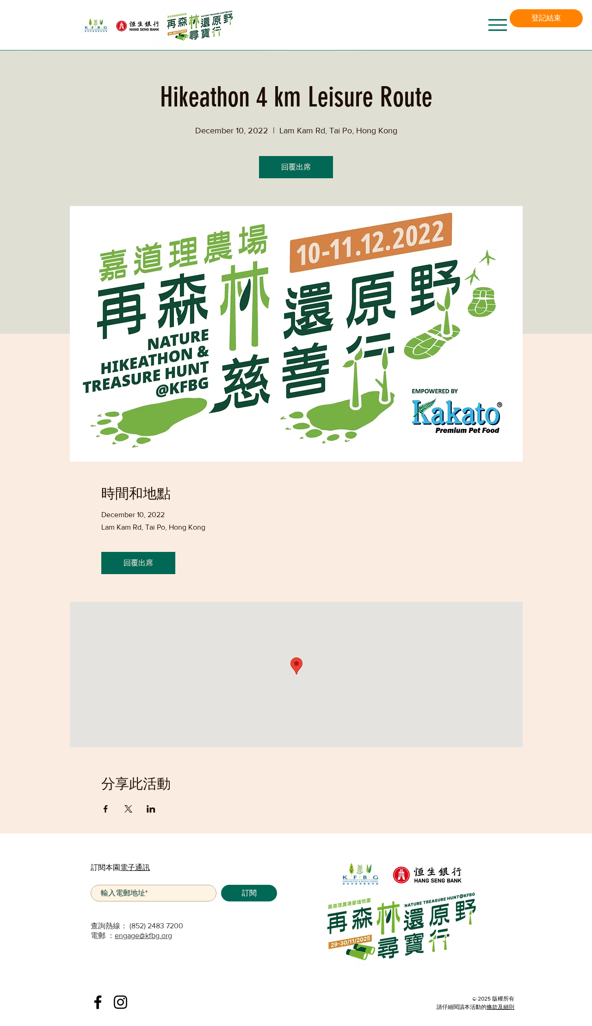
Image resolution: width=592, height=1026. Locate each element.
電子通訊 (135, 867)
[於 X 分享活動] (128, 809)
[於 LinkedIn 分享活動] (151, 809)
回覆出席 (296, 167)
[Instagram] (120, 1002)
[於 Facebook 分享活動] (105, 809)
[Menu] (497, 25)
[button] (546, 18)
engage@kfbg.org (143, 935)
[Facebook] (98, 1002)
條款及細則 (500, 1007)
